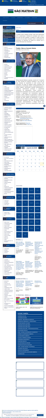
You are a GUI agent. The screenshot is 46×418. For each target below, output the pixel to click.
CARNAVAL (6, 236)
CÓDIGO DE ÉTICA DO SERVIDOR (8, 138)
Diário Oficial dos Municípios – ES (9, 301)
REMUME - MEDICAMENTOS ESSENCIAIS (26, 319)
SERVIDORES (6, 281)
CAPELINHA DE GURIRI (8, 223)
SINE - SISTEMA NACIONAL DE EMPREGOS (26, 346)
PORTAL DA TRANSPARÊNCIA (7, 50)
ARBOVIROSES (6, 89)
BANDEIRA (6, 74)
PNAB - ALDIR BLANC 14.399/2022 (7, 145)
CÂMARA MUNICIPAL (7, 182)
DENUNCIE (6, 294)
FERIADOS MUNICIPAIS (8, 66)
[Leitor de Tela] (28, 417)
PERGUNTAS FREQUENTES (8, 262)
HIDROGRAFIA (6, 69)
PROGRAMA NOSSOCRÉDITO (7, 114)
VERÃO (5, 239)
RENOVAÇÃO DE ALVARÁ (8, 160)
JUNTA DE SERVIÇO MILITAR (7, 193)
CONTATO (6, 252)
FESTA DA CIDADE (7, 235)
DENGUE (5, 96)
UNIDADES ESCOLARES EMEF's (24, 324)
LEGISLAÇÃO (34, 17)
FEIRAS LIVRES (6, 226)
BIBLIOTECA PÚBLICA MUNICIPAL (8, 109)
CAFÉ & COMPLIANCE (8, 272)
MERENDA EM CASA (22, 315)
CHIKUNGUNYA (6, 97)
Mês (40, 147)
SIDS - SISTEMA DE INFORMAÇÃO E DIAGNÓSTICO (28, 332)
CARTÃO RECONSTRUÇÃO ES (8, 133)
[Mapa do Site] (37, 2)
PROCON (5, 183)
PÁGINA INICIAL (6, 17)
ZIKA (5, 99)
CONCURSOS (6, 54)
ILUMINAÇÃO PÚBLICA (8, 107)
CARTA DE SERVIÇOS (7, 125)
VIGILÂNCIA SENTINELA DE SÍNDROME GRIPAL (8, 95)
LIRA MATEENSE (7, 224)
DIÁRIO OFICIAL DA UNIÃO (8, 298)
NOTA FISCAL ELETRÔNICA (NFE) (8, 159)
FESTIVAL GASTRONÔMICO (23, 350)
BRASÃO (5, 73)
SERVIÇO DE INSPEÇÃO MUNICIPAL (8, 142)
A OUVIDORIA (6, 263)
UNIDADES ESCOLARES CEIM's (24, 326)
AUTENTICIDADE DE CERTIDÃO (7, 169)
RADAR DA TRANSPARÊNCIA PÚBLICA (9, 308)
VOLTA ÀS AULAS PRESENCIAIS (7, 271)
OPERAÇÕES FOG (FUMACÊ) (7, 123)
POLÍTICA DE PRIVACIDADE (8, 305)
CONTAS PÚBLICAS (7, 150)
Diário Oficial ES (6, 299)
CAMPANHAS (6, 251)
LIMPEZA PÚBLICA (7, 130)
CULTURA (5, 72)
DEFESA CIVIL (6, 186)
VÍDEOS (5, 286)
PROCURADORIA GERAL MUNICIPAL (8, 181)
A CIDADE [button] (13, 17)
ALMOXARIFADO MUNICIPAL (9, 191)
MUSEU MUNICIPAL (7, 70)
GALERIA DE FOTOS (7, 284)
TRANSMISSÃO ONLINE (8, 287)
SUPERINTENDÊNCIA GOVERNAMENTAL (7, 190)
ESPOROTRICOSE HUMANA (8, 92)
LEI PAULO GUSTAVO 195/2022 (7, 135)
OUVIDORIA (5, 20)
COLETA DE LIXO (7, 119)
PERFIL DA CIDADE (7, 68)
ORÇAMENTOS (6, 203)
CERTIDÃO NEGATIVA (22, 341)
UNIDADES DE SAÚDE (8, 148)
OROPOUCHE (6, 100)
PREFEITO (6, 47)
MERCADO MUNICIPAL (8, 227)
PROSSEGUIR (40, 415)
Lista (42, 147)
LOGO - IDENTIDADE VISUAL (9, 265)
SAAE (5, 185)
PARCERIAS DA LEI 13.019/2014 (7, 304)
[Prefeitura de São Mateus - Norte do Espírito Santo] (23, 11)
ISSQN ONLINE (6, 162)
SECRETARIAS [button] (20, 17)
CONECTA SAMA (7, 288)
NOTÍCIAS (5, 250)
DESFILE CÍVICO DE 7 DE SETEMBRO (8, 241)
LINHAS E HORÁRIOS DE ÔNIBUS (8, 112)
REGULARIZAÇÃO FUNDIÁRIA (7, 147)
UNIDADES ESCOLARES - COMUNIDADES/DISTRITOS (28, 328)
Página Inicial (18, 27)
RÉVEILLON (6, 238)
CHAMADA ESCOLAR (7, 118)
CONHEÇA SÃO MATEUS (23, 348)
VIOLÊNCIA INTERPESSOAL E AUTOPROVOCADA (8, 91)
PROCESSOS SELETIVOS (8, 53)
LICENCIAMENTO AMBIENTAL (24, 335)
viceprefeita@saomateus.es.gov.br (26, 118)
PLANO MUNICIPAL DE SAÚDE (24, 323)
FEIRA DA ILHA (6, 234)
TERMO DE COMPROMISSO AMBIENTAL (25, 334)
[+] (22, 239)
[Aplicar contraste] (29, 2)
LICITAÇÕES (27, 17)
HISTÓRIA (5, 64)
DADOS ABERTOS (34, 410)
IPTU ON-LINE (6, 157)
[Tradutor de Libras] (9, 417)
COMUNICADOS (7, 274)
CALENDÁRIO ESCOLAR (22, 330)
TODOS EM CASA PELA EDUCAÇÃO (25, 344)
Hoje (23, 147)
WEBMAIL (5, 296)
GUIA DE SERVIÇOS (7, 266)
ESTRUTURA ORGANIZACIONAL (7, 57)
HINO (5, 76)
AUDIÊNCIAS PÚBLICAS (8, 268)
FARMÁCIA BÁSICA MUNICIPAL (7, 116)
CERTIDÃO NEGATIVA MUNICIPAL (7, 166)
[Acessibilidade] (44, 105)
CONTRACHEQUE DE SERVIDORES (7, 164)
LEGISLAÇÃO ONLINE (7, 170)
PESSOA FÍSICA (6, 212)
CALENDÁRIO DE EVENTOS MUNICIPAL (8, 78)
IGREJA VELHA (6, 222)
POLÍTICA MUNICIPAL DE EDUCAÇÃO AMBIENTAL (27, 352)
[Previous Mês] (17, 148)
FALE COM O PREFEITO (8, 48)
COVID (5, 86)
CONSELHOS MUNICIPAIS (8, 187)
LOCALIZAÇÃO (6, 65)
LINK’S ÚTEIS (6, 204)
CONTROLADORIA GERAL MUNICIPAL (8, 178)
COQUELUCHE (6, 87)
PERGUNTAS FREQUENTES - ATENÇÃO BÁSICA (27, 321)
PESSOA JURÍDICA (7, 213)
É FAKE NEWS (6, 248)
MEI (4, 215)
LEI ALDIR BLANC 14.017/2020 (7, 128)
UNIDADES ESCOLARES (8, 120)
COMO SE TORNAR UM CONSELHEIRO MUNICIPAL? (9, 140)
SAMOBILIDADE (6, 129)
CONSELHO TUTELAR (7, 124)
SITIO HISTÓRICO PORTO (8, 231)
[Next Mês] (19, 148)
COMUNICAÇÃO (7, 261)
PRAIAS (5, 230)
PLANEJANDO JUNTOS (8, 267)
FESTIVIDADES (6, 228)
